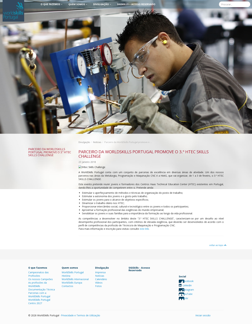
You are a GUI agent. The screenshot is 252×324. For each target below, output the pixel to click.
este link (144, 228)
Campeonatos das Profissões (38, 274)
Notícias (97, 142)
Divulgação (101, 4)
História (66, 275)
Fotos (98, 286)
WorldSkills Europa (72, 282)
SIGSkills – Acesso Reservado (136, 4)
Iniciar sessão (203, 315)
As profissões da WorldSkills (37, 284)
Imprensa (100, 272)
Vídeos (99, 282)
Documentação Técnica (41, 289)
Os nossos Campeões (40, 279)
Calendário (101, 279)
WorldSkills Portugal (73, 272)
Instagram (188, 289)
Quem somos (77, 4)
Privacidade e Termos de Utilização (80, 315)
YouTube (188, 294)
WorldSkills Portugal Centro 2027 (39, 301)
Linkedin (187, 285)
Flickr (185, 298)
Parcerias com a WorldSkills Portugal (39, 294)
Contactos (67, 286)
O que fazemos (51, 4)
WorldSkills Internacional (75, 279)
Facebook (188, 281)
